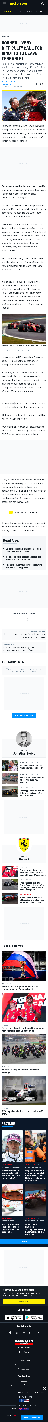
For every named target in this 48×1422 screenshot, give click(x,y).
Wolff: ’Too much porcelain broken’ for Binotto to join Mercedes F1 (23, 558)
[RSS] (38, 1332)
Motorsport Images (24, 350)
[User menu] (42, 3)
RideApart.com (24, 1369)
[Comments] (42, 84)
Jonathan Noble (9, 82)
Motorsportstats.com (24, 1365)
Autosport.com (24, 1360)
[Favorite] (35, 84)
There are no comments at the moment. (24, 670)
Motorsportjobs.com (24, 1356)
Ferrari (15, 125)
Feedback (24, 1381)
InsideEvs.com (24, 1348)
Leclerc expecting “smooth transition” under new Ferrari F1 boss (24, 550)
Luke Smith (6, 84)
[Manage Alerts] (27, 619)
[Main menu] (5, 4)
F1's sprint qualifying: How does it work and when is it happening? (24, 566)
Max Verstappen (30, 376)
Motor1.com (24, 1352)
